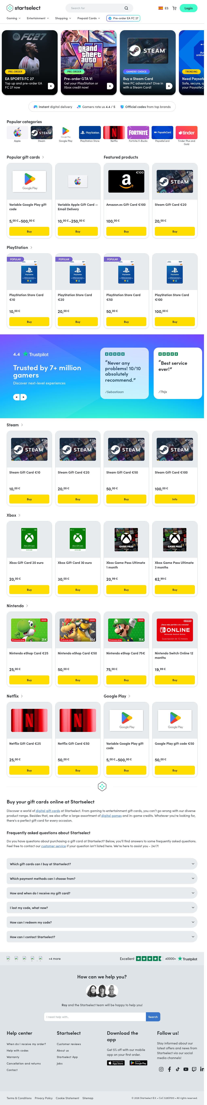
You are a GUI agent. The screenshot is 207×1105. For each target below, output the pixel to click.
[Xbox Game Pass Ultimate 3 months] (174, 539)
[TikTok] (178, 1069)
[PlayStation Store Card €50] (126, 272)
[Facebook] (169, 1069)
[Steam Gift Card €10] (29, 449)
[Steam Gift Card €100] (175, 449)
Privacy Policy (44, 1098)
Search (153, 1017)
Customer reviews (69, 1044)
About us (63, 1050)
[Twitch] (194, 1069)
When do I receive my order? (26, 1044)
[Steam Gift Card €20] (175, 181)
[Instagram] (161, 1069)
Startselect (69, 1032)
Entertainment (36, 18)
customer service (53, 846)
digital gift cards (48, 810)
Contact (12, 1070)
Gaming (12, 18)
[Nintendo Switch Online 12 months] (175, 630)
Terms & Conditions (19, 1098)
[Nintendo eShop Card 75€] (126, 630)
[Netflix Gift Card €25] (29, 720)
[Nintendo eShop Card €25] (29, 630)
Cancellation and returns (24, 1063)
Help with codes (18, 1050)
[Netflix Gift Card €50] (78, 720)
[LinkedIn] (202, 1069)
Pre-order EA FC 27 (125, 18)
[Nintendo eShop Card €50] (78, 630)
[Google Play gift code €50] (175, 720)
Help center (19, 1032)
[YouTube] (186, 1069)
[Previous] (16, 397)
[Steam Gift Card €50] (126, 449)
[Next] (23, 397)
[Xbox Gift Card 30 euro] (78, 539)
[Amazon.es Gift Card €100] (126, 181)
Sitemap (87, 1098)
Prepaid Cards (87, 18)
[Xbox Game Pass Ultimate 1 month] (126, 539)
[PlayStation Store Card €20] (78, 272)
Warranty (13, 1057)
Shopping (61, 18)
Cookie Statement (67, 1098)
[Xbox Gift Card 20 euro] (29, 539)
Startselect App (67, 1057)
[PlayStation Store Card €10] (29, 272)
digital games (111, 815)
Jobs (59, 1063)
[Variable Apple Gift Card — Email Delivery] (77, 181)
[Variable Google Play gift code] (29, 181)
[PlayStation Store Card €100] (175, 272)
